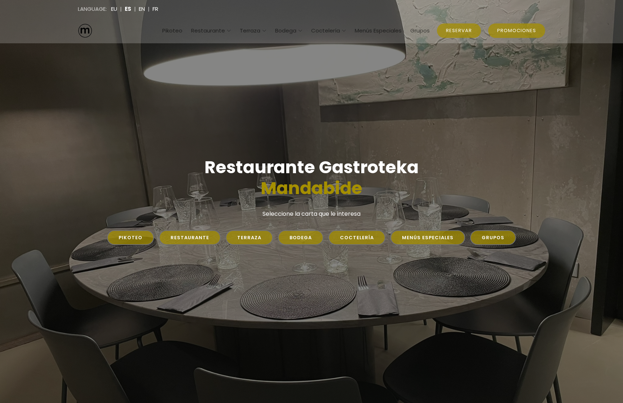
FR (155, 9)
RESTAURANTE (190, 237)
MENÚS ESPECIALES (428, 237)
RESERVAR (459, 30)
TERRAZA (249, 237)
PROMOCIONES (516, 30)
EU (114, 9)
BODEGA (301, 237)
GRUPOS (493, 237)
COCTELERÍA (357, 237)
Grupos (420, 30)
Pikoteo (172, 30)
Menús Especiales (378, 30)
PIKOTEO (130, 237)
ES (128, 9)
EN (142, 9)
